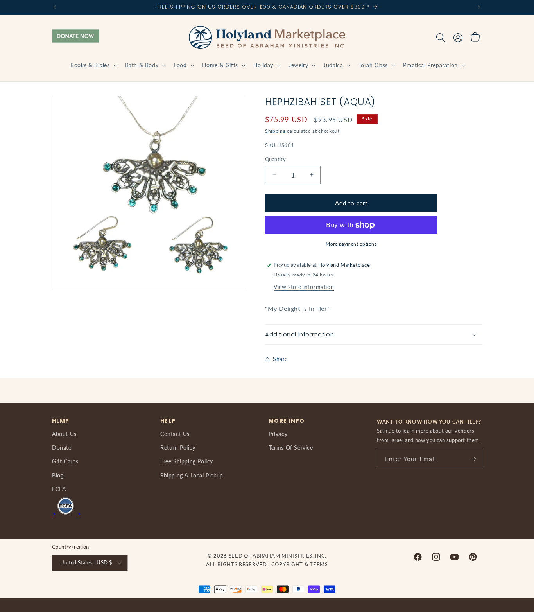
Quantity (275, 159)
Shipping (275, 131)
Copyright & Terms (299, 564)
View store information (304, 287)
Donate (62, 447)
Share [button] (280, 358)
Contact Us (175, 434)
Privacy (278, 434)
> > (66, 513)
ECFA (59, 489)
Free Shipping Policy (186, 461)
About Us (64, 434)
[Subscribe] (473, 459)
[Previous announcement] (54, 7)
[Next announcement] (479, 7)
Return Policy (177, 447)
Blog (57, 475)
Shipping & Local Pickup (191, 475)
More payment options (351, 244)
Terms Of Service (291, 447)
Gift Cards (65, 461)
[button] (93, 65)
